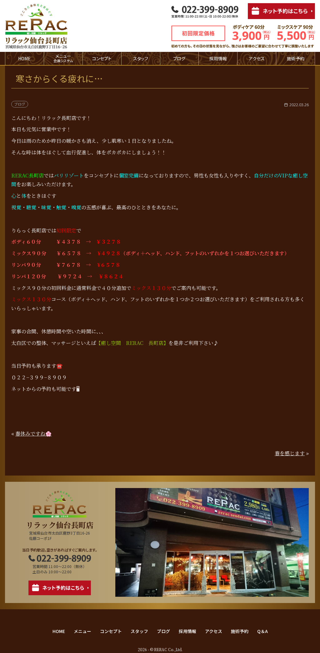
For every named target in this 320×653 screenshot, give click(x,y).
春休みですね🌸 (33, 433)
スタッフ (140, 58)
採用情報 (218, 58)
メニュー (82, 631)
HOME (24, 58)
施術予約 (295, 58)
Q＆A (262, 631)
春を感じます (290, 453)
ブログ (179, 58)
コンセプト (102, 58)
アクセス (257, 58)
